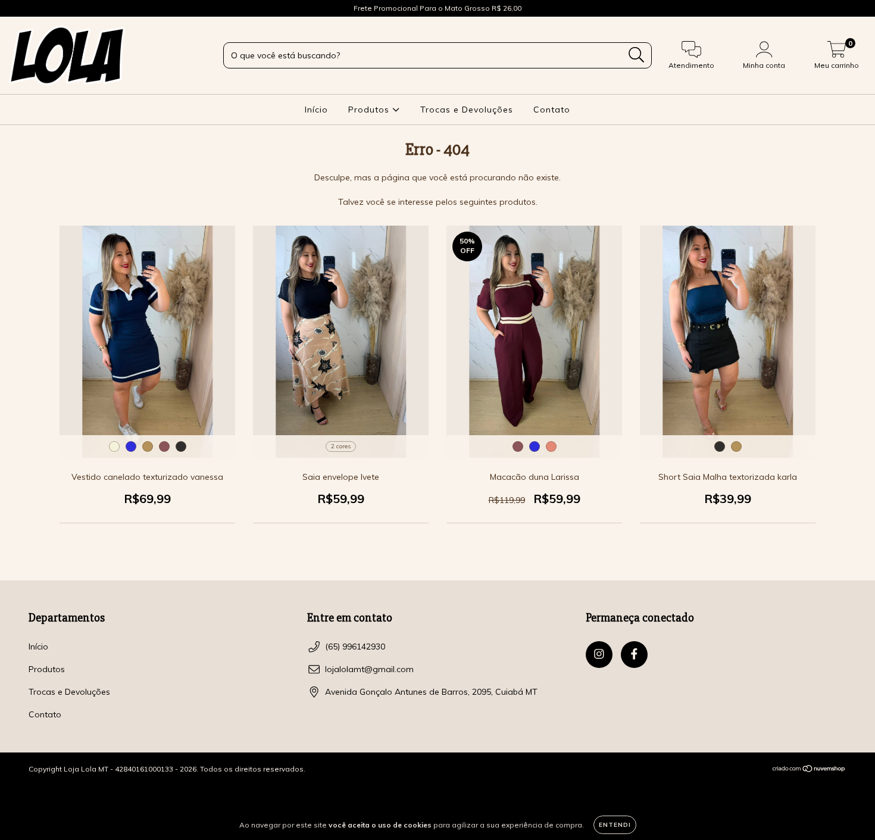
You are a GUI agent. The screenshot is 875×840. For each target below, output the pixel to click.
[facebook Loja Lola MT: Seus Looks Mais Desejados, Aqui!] (34, 8)
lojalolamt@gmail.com (369, 669)
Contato (551, 109)
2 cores (341, 446)
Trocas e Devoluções (466, 109)
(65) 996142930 (355, 646)
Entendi (615, 825)
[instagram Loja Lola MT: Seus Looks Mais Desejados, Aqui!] (18, 8)
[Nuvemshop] (809, 769)
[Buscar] (637, 55)
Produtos (370, 109)
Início (316, 109)
